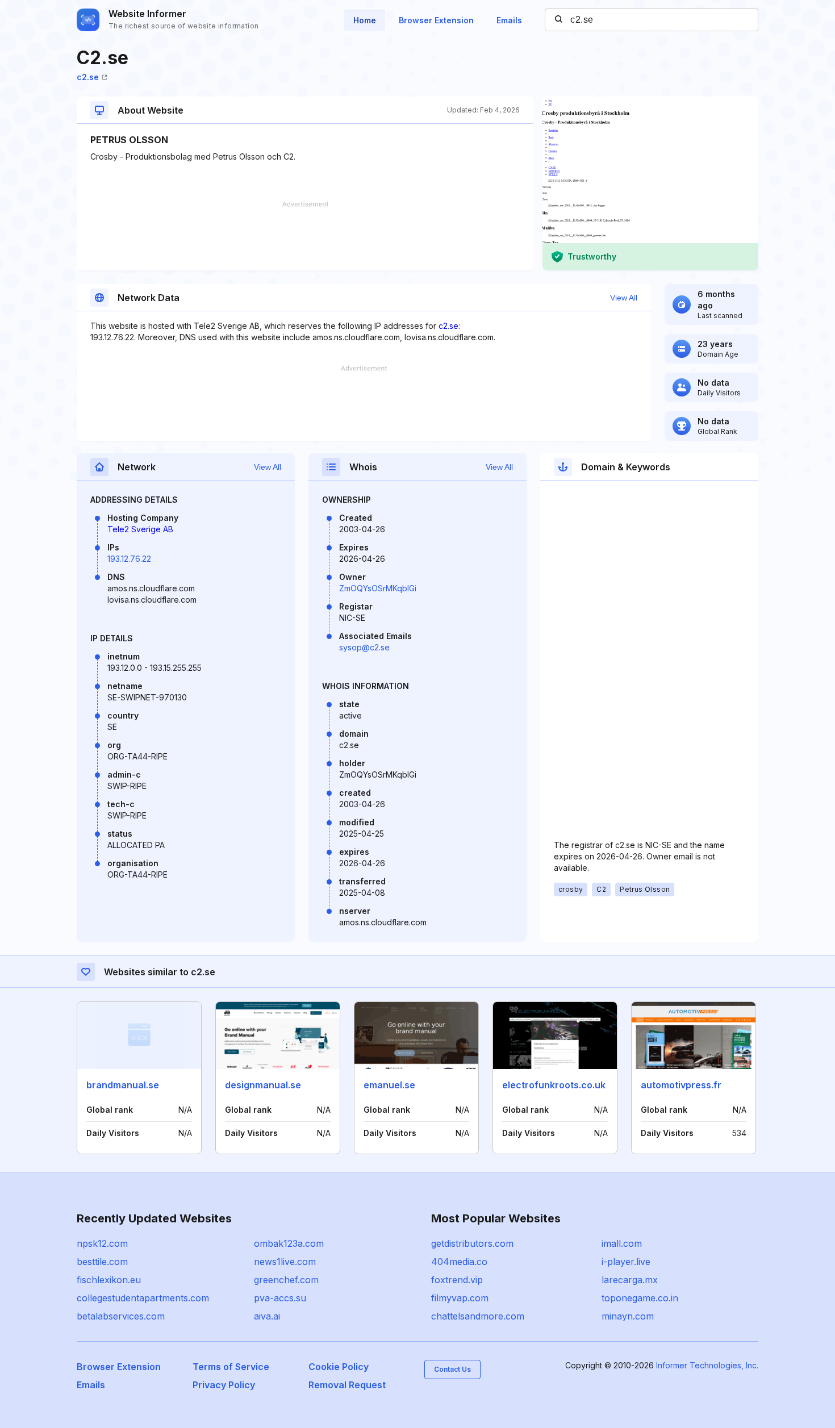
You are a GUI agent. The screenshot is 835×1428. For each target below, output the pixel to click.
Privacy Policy (224, 1385)
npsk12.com (102, 1243)
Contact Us (452, 1369)
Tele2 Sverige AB (140, 529)
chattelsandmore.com (477, 1316)
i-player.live (626, 1261)
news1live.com (285, 1261)
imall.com (622, 1243)
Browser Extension (436, 20)
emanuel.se (389, 1085)
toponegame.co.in (640, 1298)
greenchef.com (286, 1279)
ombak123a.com (289, 1243)
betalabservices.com (121, 1316)
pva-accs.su (280, 1298)
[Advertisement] (305, 235)
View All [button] (623, 297)
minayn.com (628, 1316)
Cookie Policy (338, 1366)
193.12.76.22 (129, 558)
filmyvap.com (460, 1298)
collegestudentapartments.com (143, 1298)
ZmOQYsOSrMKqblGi (377, 588)
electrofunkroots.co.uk (554, 1085)
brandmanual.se (122, 1085)
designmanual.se (263, 1085)
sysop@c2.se (364, 647)
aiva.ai (267, 1316)
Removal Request (347, 1385)
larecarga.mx (630, 1279)
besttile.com (102, 1261)
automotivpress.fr (681, 1085)
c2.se (88, 77)
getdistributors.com (472, 1243)
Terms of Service (231, 1366)
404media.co (459, 1261)
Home (364, 20)
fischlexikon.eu (109, 1279)
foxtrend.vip (457, 1279)
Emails (509, 20)
